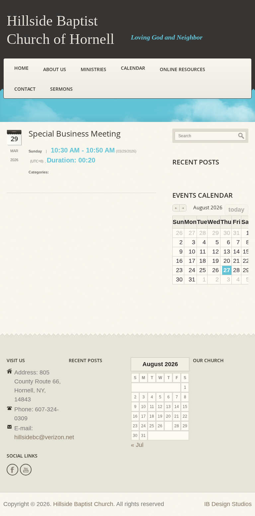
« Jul (137, 445)
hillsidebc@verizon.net (44, 437)
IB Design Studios (228, 504)
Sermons (61, 89)
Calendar (133, 68)
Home (21, 68)
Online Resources (182, 69)
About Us (54, 69)
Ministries (93, 69)
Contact (25, 89)
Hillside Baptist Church (83, 504)
